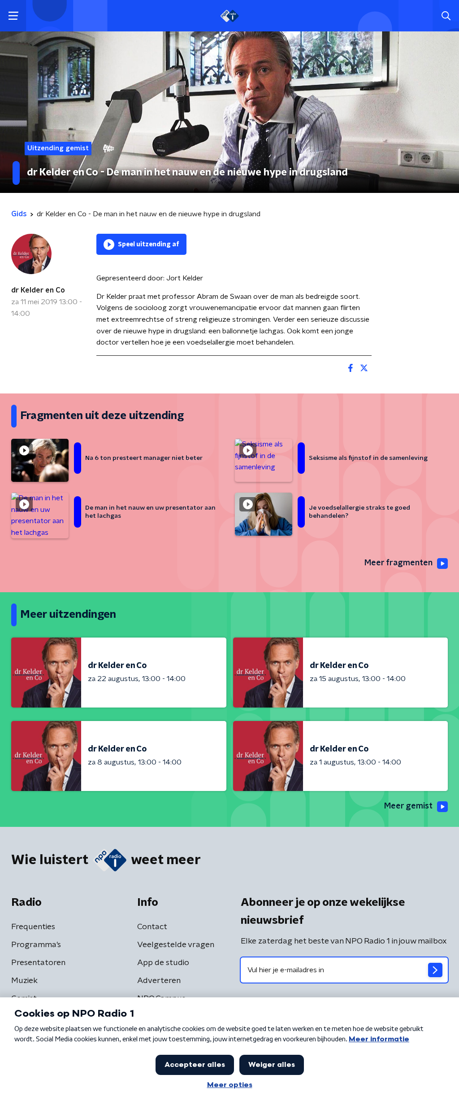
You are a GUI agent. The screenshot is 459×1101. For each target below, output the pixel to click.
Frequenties (33, 927)
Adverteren (159, 981)
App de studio (163, 963)
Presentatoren (38, 963)
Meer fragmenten (398, 563)
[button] (13, 16)
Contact (152, 927)
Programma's (36, 945)
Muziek (24, 981)
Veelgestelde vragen (175, 945)
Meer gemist (408, 806)
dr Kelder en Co (38, 290)
